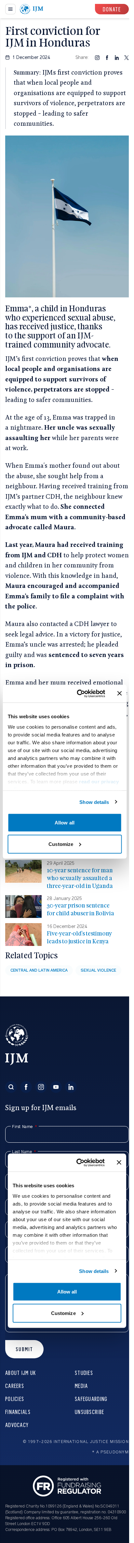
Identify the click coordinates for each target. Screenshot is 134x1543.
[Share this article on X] (126, 57)
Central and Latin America (39, 970)
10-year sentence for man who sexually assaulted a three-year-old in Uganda (80, 878)
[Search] (11, 1087)
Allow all (64, 822)
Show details (94, 802)
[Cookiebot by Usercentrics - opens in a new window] (78, 693)
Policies (14, 1398)
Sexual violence (98, 970)
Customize (60, 844)
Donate (112, 9)
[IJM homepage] (31, 9)
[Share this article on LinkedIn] (116, 57)
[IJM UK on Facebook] (26, 1087)
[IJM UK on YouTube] (56, 1087)
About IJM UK (20, 1372)
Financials (18, 1411)
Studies (84, 1372)
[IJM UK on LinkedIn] (71, 1087)
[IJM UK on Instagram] (41, 1087)
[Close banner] (119, 693)
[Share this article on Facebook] (107, 57)
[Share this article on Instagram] (97, 57)
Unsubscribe (89, 1411)
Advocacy (17, 1424)
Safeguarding (91, 1398)
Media (81, 1385)
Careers (14, 1385)
